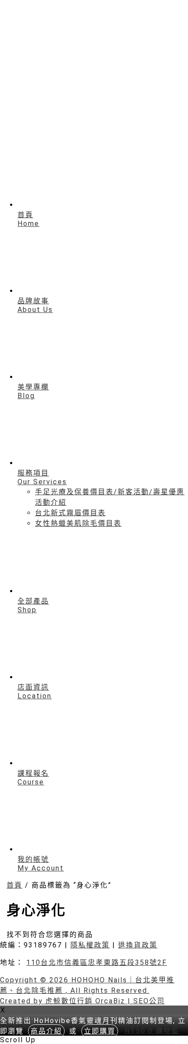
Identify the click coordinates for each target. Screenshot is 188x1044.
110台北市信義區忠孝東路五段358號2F (96, 962)
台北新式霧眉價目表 (70, 513)
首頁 (14, 885)
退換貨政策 (137, 945)
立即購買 (99, 1031)
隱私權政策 (90, 945)
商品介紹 (46, 1031)
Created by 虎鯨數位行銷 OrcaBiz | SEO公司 (82, 1001)
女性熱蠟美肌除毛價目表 (78, 523)
